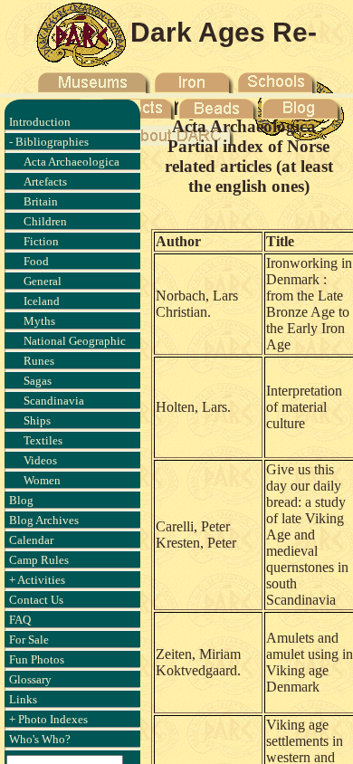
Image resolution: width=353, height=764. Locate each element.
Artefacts (45, 181)
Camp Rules (39, 560)
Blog (21, 500)
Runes (39, 361)
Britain (41, 201)
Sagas (38, 380)
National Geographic (75, 341)
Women (42, 480)
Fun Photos (36, 659)
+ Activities (37, 580)
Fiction (41, 241)
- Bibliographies (49, 141)
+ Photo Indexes (48, 719)
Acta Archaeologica (71, 161)
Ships (37, 420)
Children (45, 221)
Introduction (40, 122)
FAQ (20, 619)
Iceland (42, 301)
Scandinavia (54, 400)
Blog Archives (44, 520)
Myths (39, 321)
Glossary (30, 679)
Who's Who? (40, 739)
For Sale (29, 639)
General (43, 281)
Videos (40, 460)
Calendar (31, 540)
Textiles (43, 440)
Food (36, 261)
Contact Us (36, 599)
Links (23, 699)
